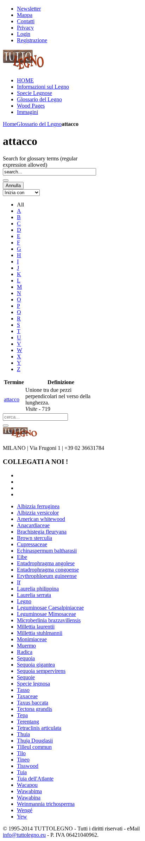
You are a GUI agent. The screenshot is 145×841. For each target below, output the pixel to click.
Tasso (23, 690)
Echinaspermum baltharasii (47, 551)
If (18, 582)
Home (10, 124)
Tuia (22, 772)
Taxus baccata (32, 703)
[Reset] (5, 426)
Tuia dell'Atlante (35, 779)
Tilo (21, 753)
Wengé (24, 810)
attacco (11, 399)
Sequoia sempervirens (41, 671)
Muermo (26, 646)
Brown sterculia (34, 538)
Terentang (28, 722)
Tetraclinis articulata (39, 728)
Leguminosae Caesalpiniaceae (50, 608)
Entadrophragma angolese (46, 563)
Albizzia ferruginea (38, 506)
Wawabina (28, 798)
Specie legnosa (33, 684)
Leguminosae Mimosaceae (46, 614)
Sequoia (26, 658)
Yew (22, 817)
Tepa (22, 715)
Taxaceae (27, 696)
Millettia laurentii (36, 627)
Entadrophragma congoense (48, 570)
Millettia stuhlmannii (39, 633)
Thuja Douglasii (35, 741)
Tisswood (27, 766)
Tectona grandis (34, 709)
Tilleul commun (34, 747)
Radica (24, 652)
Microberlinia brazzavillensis (49, 620)
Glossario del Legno (39, 124)
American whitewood (41, 519)
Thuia (23, 734)
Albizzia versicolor (38, 513)
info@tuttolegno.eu (24, 835)
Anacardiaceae (33, 525)
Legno (24, 601)
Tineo (23, 760)
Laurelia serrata (34, 595)
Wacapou (27, 785)
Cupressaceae (32, 544)
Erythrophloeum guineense (47, 576)
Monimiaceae (32, 639)
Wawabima (29, 791)
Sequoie (26, 677)
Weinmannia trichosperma (46, 804)
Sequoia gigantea (36, 665)
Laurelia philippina (38, 589)
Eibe (22, 557)
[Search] (5, 180)
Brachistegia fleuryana (42, 532)
